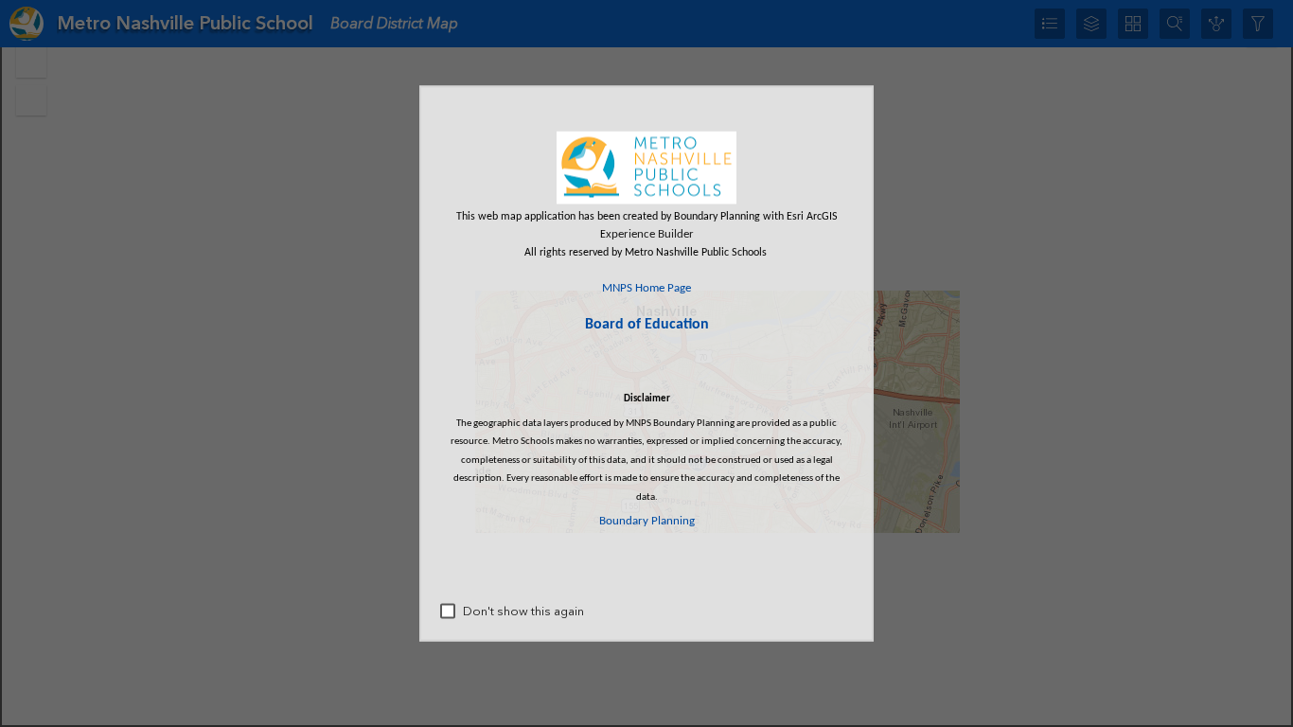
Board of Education (647, 324)
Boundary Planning (647, 520)
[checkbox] (447, 611)
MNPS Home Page (646, 287)
